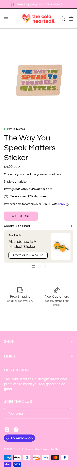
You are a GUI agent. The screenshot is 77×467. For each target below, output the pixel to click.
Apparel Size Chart (17, 226)
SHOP (9, 342)
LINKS (9, 356)
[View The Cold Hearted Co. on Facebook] (16, 430)
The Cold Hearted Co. (26, 449)
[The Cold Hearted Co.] (38, 19)
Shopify (59, 449)
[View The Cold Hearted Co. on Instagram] (7, 430)
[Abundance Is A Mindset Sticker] (60, 246)
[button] (62, 18)
